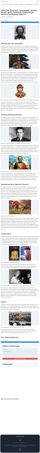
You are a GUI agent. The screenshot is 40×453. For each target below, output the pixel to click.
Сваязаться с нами (20, 436)
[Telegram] (20, 440)
